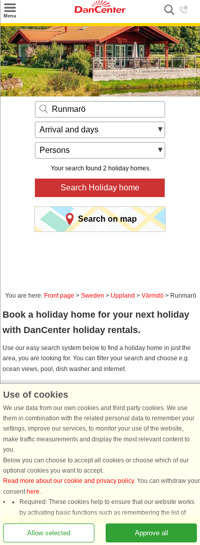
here (33, 491)
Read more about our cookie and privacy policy (68, 480)
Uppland (123, 295)
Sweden (92, 295)
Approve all (151, 532)
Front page (59, 295)
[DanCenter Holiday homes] (100, 10)
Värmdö (153, 295)
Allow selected (48, 532)
